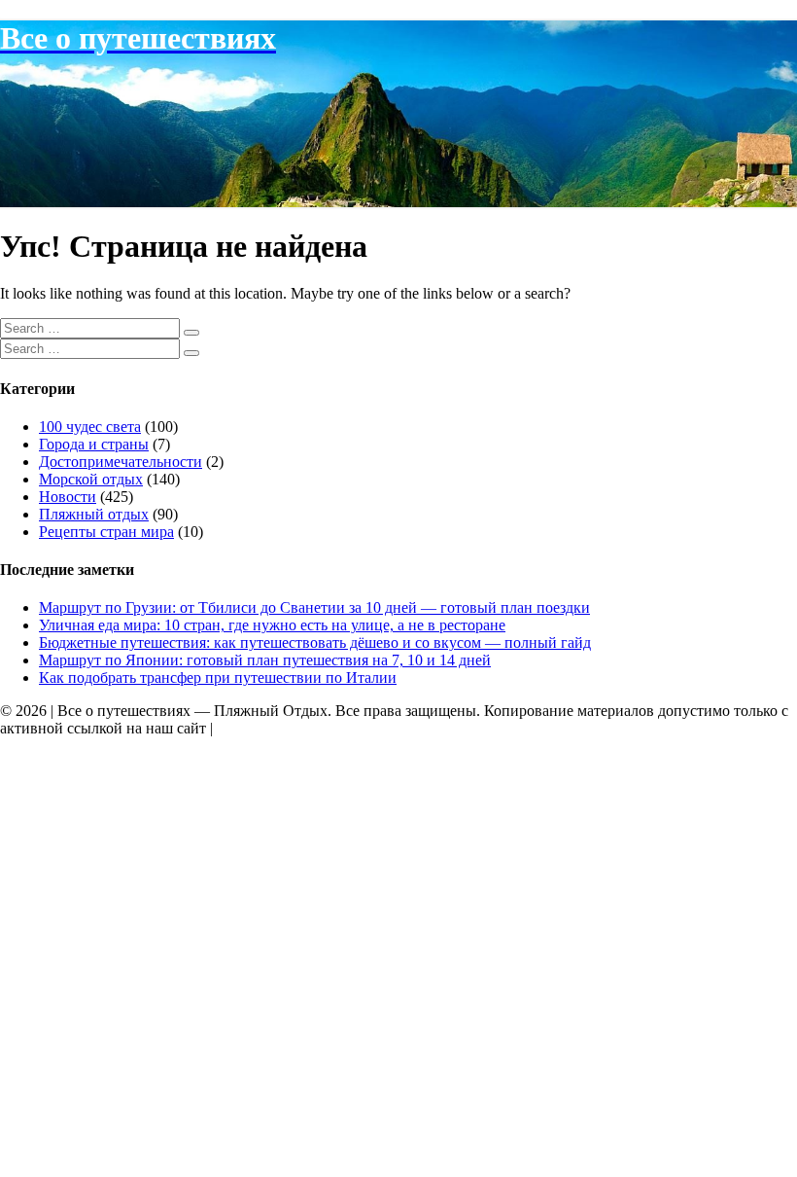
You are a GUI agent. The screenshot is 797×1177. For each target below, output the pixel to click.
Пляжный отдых (94, 514)
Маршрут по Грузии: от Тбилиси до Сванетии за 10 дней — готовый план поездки (314, 607)
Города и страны (94, 444)
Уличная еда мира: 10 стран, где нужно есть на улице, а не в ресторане (272, 625)
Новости (67, 496)
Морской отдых (91, 479)
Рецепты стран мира (106, 531)
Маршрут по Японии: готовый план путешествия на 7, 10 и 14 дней (265, 660)
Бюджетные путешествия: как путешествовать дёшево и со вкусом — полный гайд (315, 642)
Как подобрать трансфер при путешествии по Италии (218, 677)
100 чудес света (90, 426)
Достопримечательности (120, 461)
